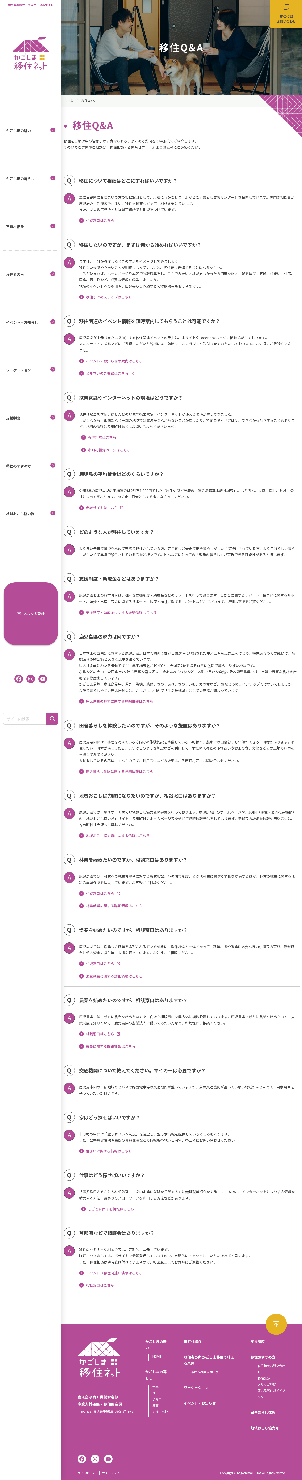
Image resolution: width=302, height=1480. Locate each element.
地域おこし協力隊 (20, 513)
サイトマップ (110, 1473)
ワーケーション (18, 369)
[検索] (52, 719)
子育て (157, 1399)
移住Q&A (264, 1378)
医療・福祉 (160, 1411)
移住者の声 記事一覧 (205, 1372)
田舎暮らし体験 (263, 1412)
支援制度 (13, 417)
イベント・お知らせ (22, 322)
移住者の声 (15, 274)
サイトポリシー (87, 1473)
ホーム (68, 101)
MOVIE (156, 1356)
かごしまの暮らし (20, 178)
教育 (155, 1405)
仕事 (155, 1387)
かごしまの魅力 (18, 130)
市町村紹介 (15, 226)
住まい (157, 1393)
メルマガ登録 (34, 613)
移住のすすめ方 (18, 465)
